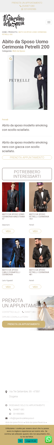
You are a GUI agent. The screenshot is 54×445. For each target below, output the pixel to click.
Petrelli (5, 120)
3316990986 (18, 414)
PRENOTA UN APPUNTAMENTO (24, 324)
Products (12, 32)
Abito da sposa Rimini (14, 422)
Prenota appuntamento (27, 157)
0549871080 (27, 6)
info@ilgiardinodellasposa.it (22, 418)
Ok (20, 441)
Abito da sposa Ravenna (35, 422)
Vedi (8, 231)
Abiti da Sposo (18, 51)
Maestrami (6, 225)
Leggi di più (31, 441)
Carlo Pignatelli (7, 281)
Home (4, 32)
